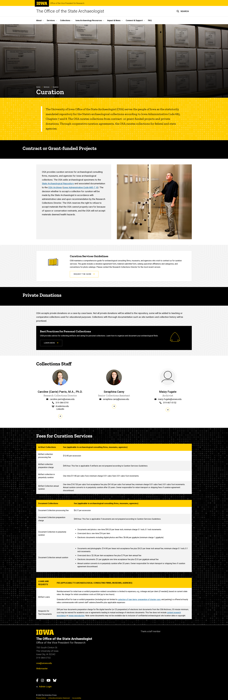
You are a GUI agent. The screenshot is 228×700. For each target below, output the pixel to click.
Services (46, 87)
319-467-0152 (169, 402)
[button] (183, 11)
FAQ (150, 20)
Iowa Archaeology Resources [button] (89, 20)
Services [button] (51, 20)
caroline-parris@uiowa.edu (62, 399)
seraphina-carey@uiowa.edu (116, 399)
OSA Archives (55, 187)
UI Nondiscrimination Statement (59, 698)
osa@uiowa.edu (44, 663)
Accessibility (76, 698)
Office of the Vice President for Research (67, 3)
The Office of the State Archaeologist (70, 11)
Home (38, 87)
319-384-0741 (62, 402)
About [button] (39, 20)
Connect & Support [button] (134, 20)
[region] (114, 469)
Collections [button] (65, 20)
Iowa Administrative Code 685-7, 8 (80, 187)
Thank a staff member (150, 631)
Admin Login (45, 686)
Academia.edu (62, 406)
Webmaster (42, 668)
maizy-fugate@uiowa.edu (170, 399)
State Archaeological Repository (58, 183)
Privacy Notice (41, 698)
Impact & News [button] (114, 20)
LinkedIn (60, 409)
